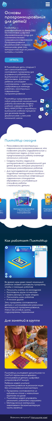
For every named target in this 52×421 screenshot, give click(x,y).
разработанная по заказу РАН (20, 30)
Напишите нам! (39, 418)
